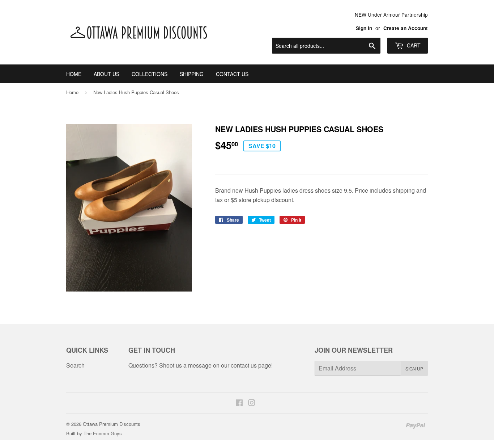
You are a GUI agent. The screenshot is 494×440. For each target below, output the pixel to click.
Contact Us (232, 73)
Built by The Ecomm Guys (94, 433)
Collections (149, 73)
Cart (413, 45)
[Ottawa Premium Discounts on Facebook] (239, 403)
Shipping (192, 73)
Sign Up (414, 368)
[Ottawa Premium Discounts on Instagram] (251, 403)
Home (73, 73)
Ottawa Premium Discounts (111, 423)
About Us (106, 73)
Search (75, 365)
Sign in (364, 28)
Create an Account (405, 28)
